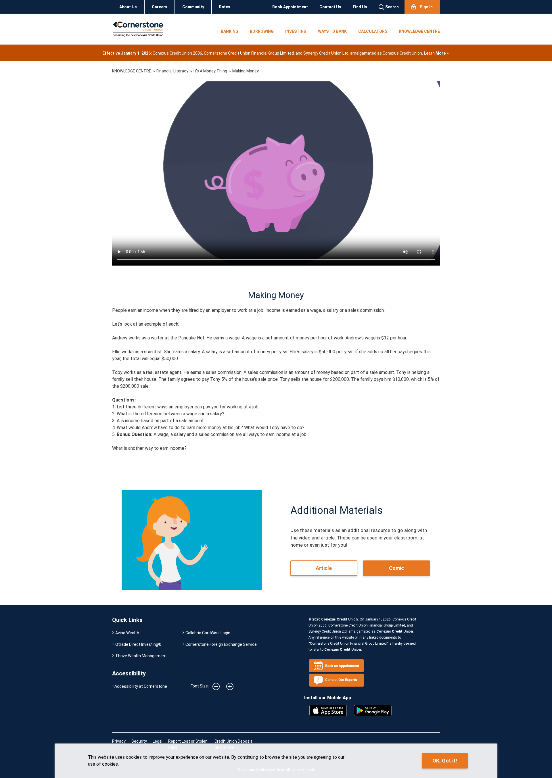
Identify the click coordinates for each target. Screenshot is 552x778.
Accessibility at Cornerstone (140, 686)
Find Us (360, 7)
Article (324, 568)
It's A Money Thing (210, 71)
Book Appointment (290, 7)
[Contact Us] (337, 679)
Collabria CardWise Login (207, 633)
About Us (128, 7)
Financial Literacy (172, 71)
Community (193, 7)
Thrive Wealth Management (141, 656)
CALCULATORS (372, 31)
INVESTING (295, 31)
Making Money (245, 71)
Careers (159, 7)
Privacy (119, 741)
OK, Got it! (444, 761)
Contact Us (330, 7)
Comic (396, 568)
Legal (157, 741)
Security (139, 741)
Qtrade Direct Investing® (138, 644)
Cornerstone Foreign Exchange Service (221, 644)
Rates (224, 7)
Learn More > (436, 53)
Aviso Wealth (127, 633)
